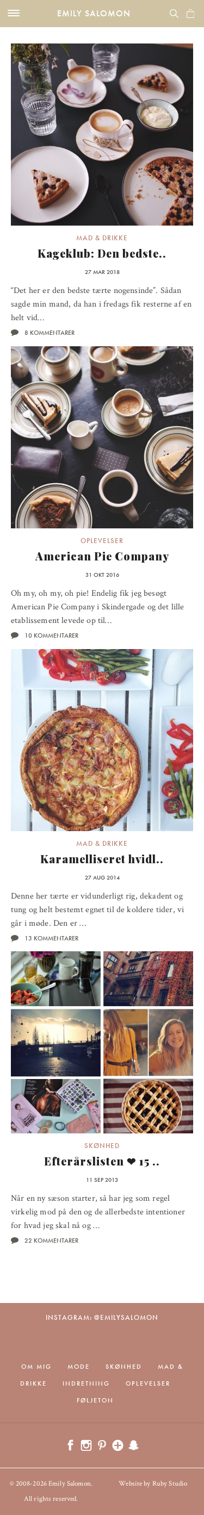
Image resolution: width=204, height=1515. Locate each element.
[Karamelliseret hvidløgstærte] (102, 740)
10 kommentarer (51, 635)
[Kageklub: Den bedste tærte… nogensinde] (102, 134)
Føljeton (95, 1400)
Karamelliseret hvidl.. (102, 858)
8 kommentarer (49, 332)
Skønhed (102, 1145)
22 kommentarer (51, 1240)
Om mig (36, 1366)
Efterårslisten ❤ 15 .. (102, 1161)
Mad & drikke (102, 237)
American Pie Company (102, 555)
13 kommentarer (51, 938)
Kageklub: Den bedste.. (102, 253)
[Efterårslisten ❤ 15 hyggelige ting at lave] (102, 1042)
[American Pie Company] (102, 437)
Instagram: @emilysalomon (102, 1317)
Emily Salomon (94, 13)
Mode (78, 1366)
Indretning (86, 1383)
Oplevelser (102, 540)
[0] (190, 13)
